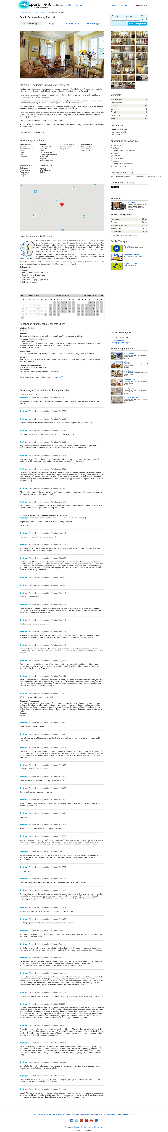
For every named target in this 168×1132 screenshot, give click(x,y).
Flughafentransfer (130, 264)
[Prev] (22, 295)
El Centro (39, 13)
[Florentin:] (117, 38)
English (84, 1127)
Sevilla (31, 13)
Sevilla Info (56, 1114)
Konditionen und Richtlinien (72, 1114)
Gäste (143, 16)
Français (99, 1127)
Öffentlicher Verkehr (131, 255)
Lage (51, 24)
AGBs (61, 377)
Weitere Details (25, 525)
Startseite (23, 13)
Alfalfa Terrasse (129, 353)
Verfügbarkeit (72, 24)
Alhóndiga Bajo (129, 380)
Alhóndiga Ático (129, 371)
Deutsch (77, 1127)
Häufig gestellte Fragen (121, 343)
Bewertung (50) (93, 24)
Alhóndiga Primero (130, 389)
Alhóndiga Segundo (131, 397)
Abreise (129, 16)
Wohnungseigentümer (111, 1114)
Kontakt (124, 5)
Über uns (115, 5)
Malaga (71, 5)
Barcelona (79, 5)
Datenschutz (89, 1114)
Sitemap (124, 1114)
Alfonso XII (128, 362)
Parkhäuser (128, 246)
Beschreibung (30, 24)
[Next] (102, 295)
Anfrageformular (118, 341)
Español (91, 1127)
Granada (63, 5)
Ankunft (115, 16)
